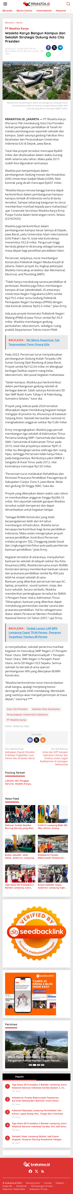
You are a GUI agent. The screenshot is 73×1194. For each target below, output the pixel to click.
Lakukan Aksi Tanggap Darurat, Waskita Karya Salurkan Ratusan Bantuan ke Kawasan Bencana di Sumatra (19, 782)
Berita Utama (17, 51)
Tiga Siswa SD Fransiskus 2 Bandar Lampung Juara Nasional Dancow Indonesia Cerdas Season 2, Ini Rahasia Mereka (20, 886)
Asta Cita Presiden (17, 709)
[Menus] (5, 4)
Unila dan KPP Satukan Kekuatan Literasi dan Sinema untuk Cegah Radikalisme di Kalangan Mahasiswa (54, 756)
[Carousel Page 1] (30, 1065)
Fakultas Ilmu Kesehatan (46, 709)
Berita (7, 51)
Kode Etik (7, 1186)
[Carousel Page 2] (34, 1065)
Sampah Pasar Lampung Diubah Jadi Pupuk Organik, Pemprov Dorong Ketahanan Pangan (36, 1138)
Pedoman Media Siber (14, 1189)
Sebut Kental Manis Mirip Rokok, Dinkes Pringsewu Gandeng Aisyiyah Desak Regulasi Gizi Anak (36, 1058)
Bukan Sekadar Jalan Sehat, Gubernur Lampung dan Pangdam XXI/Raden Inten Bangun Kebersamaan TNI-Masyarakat (19, 856)
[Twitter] (36, 740)
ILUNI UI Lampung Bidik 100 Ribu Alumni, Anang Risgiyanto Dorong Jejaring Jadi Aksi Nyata (52, 827)
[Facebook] (30, 740)
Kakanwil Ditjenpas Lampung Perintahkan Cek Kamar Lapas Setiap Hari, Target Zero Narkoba (37, 1112)
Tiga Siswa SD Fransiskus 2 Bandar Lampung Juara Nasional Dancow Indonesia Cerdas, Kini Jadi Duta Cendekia (39, 1125)
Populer (19, 1076)
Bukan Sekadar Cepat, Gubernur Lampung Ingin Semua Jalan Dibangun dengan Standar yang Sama (51, 886)
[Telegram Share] (60, 47)
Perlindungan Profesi (42, 1186)
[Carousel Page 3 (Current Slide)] (38, 1065)
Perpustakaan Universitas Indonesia (27, 714)
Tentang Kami (33, 1183)
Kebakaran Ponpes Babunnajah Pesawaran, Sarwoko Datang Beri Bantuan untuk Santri (51, 856)
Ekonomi (27, 51)
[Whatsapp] (48, 54)
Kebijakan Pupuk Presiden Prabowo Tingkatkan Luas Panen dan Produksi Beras (20, 753)
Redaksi (60, 1183)
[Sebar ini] (48, 47)
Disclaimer (21, 1186)
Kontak (48, 1183)
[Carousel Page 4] (42, 1065)
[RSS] (43, 740)
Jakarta (35, 51)
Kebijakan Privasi (38, 1189)
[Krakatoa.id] (37, 3)
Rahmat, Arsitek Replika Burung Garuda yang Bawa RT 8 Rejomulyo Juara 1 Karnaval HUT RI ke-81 (19, 827)
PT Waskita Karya (17, 28)
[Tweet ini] (54, 47)
